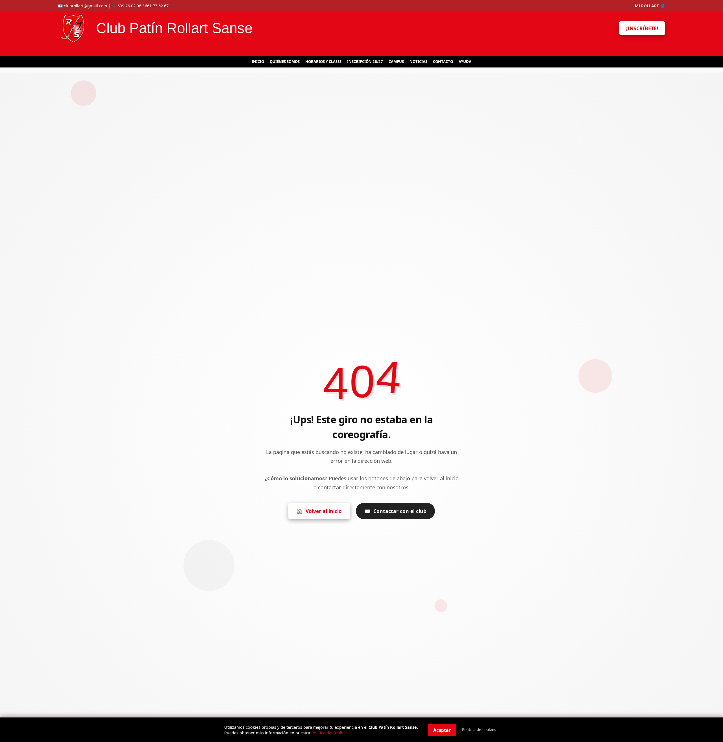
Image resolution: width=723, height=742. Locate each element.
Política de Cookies (329, 733)
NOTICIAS (418, 61)
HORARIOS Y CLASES (323, 61)
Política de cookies (479, 729)
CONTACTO (443, 61)
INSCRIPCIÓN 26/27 (365, 61)
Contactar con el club (395, 511)
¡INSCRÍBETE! (642, 28)
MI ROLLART (650, 5)
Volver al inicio (319, 511)
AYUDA (465, 61)
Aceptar (442, 730)
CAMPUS (396, 61)
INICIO (258, 61)
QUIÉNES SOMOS (285, 61)
